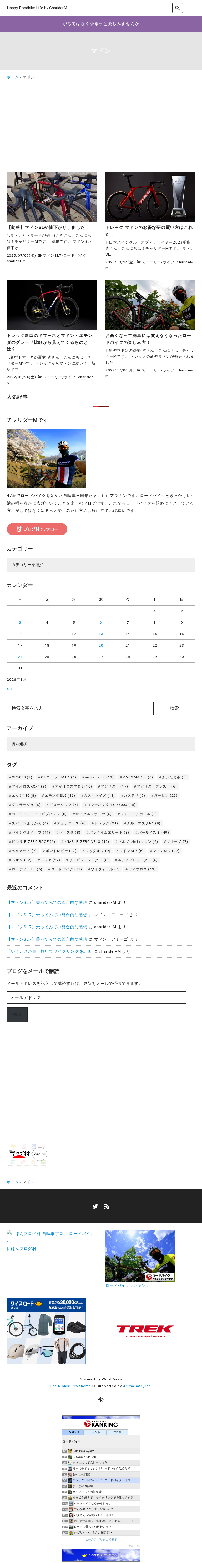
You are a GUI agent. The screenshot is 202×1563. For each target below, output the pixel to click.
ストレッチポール (139, 814)
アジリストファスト (157, 786)
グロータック (63, 805)
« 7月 (12, 688)
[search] (177, 8)
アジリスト (114, 786)
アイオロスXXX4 (29, 786)
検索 (174, 708)
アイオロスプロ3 (73, 786)
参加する (133, 1545)
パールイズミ (153, 832)
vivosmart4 (99, 777)
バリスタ (69, 832)
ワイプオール (105, 869)
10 (20, 634)
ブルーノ (177, 842)
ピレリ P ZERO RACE (33, 842)
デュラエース (71, 823)
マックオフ (98, 851)
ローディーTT (27, 869)
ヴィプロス (142, 869)
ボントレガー (61, 851)
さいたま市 (174, 777)
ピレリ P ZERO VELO (86, 842)
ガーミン (166, 796)
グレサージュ (26, 805)
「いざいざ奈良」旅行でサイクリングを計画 (49, 951)
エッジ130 (24, 796)
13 (101, 634)
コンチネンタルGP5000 (111, 805)
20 (101, 645)
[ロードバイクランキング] (140, 1278)
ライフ (169, 262)
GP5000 (22, 777)
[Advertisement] (101, 128)
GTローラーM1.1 (59, 777)
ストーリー (151, 262)
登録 (17, 1014)
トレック (106, 823)
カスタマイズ (99, 796)
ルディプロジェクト (138, 860)
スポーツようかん (30, 823)
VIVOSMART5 (138, 777)
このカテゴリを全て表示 (101, 1539)
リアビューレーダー (89, 860)
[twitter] (95, 1206)
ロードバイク (75, 255)
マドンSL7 (52, 255)
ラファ (50, 860)
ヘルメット (24, 851)
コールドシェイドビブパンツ (39, 814)
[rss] (106, 1206)
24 (20, 656)
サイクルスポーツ (93, 814)
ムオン (22, 860)
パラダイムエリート (109, 832)
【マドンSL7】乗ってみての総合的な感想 (47, 902)
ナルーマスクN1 (143, 823)
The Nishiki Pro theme (70, 1386)
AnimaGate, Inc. (137, 1386)
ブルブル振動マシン (138, 842)
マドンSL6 (131, 851)
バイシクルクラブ (31, 832)
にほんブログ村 (22, 1248)
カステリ (134, 796)
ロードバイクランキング (127, 1285)
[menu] (190, 8)
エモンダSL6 (60, 796)
